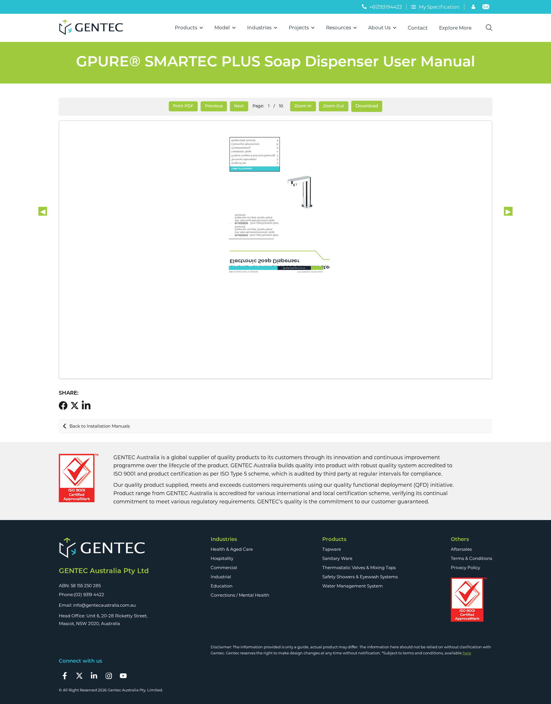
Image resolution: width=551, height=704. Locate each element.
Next (239, 106)
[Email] (485, 7)
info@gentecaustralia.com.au (104, 605)
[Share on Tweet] (76, 405)
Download (367, 106)
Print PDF (183, 106)
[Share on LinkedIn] (87, 405)
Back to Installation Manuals (99, 426)
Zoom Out (333, 106)
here (467, 653)
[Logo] (93, 28)
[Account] (474, 7)
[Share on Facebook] (64, 405)
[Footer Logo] (104, 548)
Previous (214, 106)
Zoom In (303, 106)
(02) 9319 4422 (89, 594)
